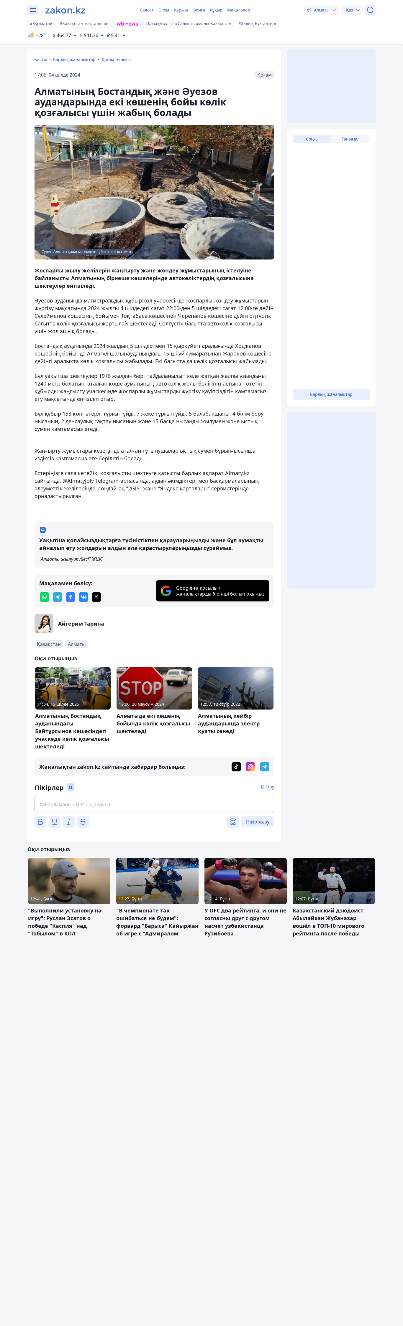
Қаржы (181, 10)
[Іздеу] (370, 10)
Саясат (147, 10)
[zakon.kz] (65, 10)
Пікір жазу (257, 822)
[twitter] (96, 597)
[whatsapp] (44, 597)
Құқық (216, 10)
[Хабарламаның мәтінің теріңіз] (154, 804)
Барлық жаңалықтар (74, 59)
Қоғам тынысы (117, 59)
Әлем (163, 10)
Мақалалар (238, 10)
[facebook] (70, 597)
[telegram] (57, 597)
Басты (41, 59)
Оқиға (199, 10)
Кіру (270, 787)
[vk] (83, 597)
